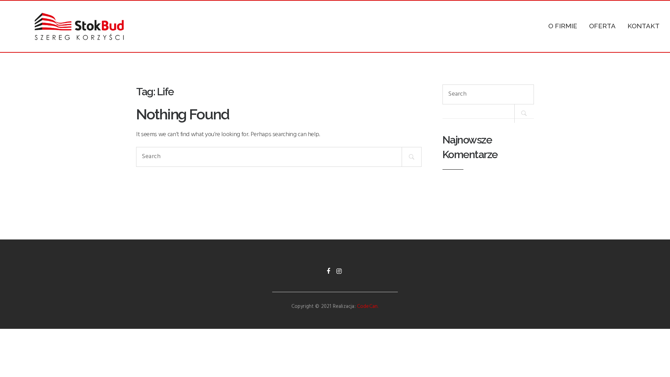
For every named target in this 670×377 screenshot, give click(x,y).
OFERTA (602, 26)
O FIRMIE (562, 26)
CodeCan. (368, 307)
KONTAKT (643, 26)
